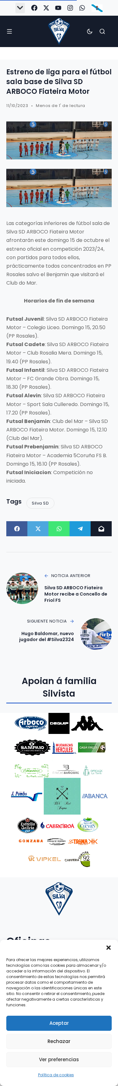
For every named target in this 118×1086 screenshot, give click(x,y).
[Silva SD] (59, 31)
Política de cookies (56, 1075)
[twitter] (46, 8)
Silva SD (40, 503)
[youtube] (58, 8)
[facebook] (34, 8)
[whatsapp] (82, 8)
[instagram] (70, 8)
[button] (108, 947)
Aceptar (59, 1023)
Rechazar (59, 1041)
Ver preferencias (59, 1059)
